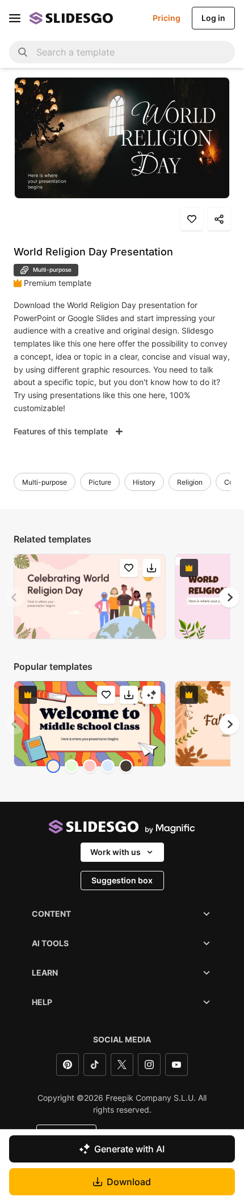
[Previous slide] (15, 597)
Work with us (115, 852)
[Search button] (22, 52)
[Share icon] (219, 219)
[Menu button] (14, 18)
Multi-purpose (44, 482)
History (144, 482)
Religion (190, 482)
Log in (213, 18)
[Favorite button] (191, 219)
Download (129, 1181)
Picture (100, 482)
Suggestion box (122, 880)
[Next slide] (229, 597)
